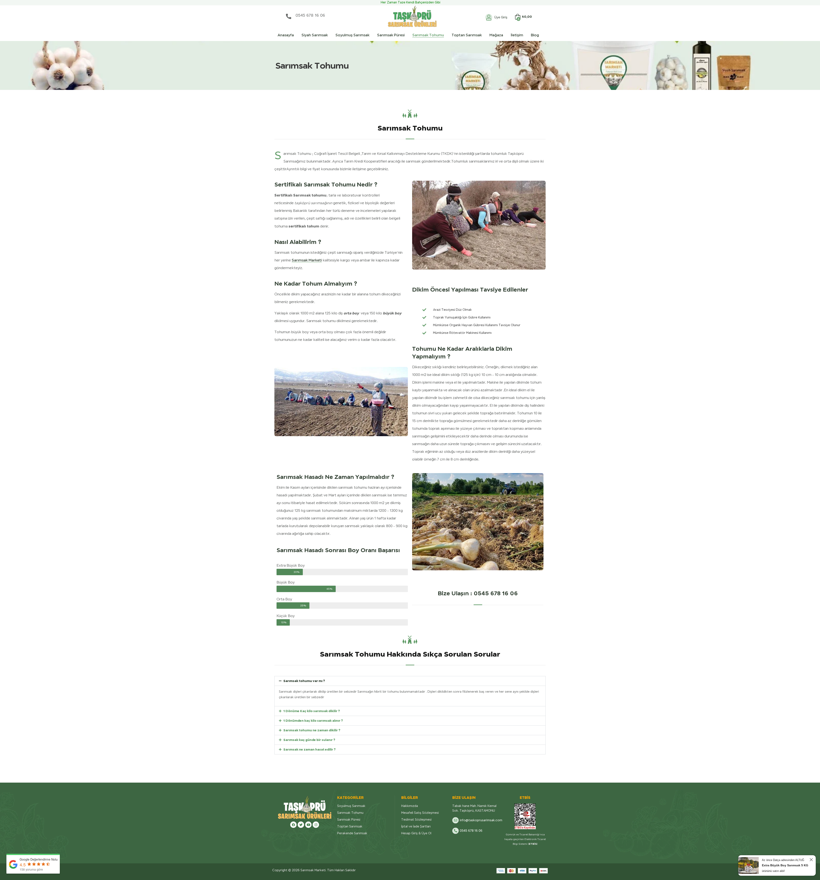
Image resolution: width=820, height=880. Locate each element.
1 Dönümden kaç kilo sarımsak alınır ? (313, 720)
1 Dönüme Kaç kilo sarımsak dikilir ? (311, 711)
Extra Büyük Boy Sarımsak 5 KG (785, 865)
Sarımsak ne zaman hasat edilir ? (309, 749)
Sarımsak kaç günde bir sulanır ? (309, 740)
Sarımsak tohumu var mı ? (304, 681)
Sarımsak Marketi (307, 260)
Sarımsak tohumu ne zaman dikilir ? (311, 730)
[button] (410, 681)
